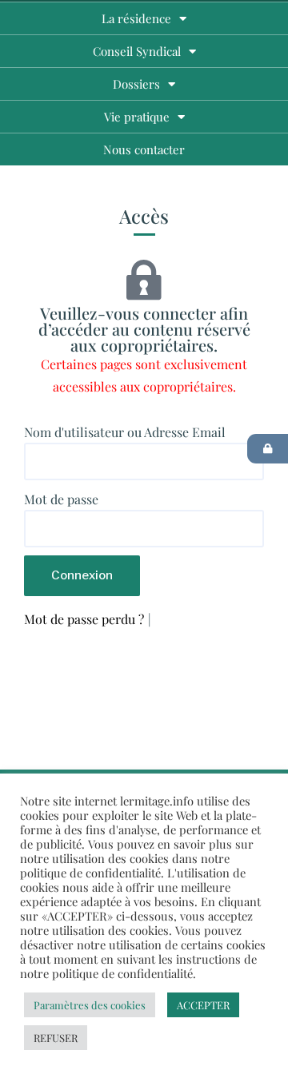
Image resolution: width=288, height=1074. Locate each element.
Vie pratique (137, 117)
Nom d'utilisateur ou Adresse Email (125, 432)
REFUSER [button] (56, 1037)
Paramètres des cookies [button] (90, 1005)
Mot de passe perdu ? (84, 619)
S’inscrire (183, 619)
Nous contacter (144, 149)
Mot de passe (61, 499)
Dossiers (136, 84)
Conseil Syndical (137, 51)
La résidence (136, 18)
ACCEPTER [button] (203, 1005)
